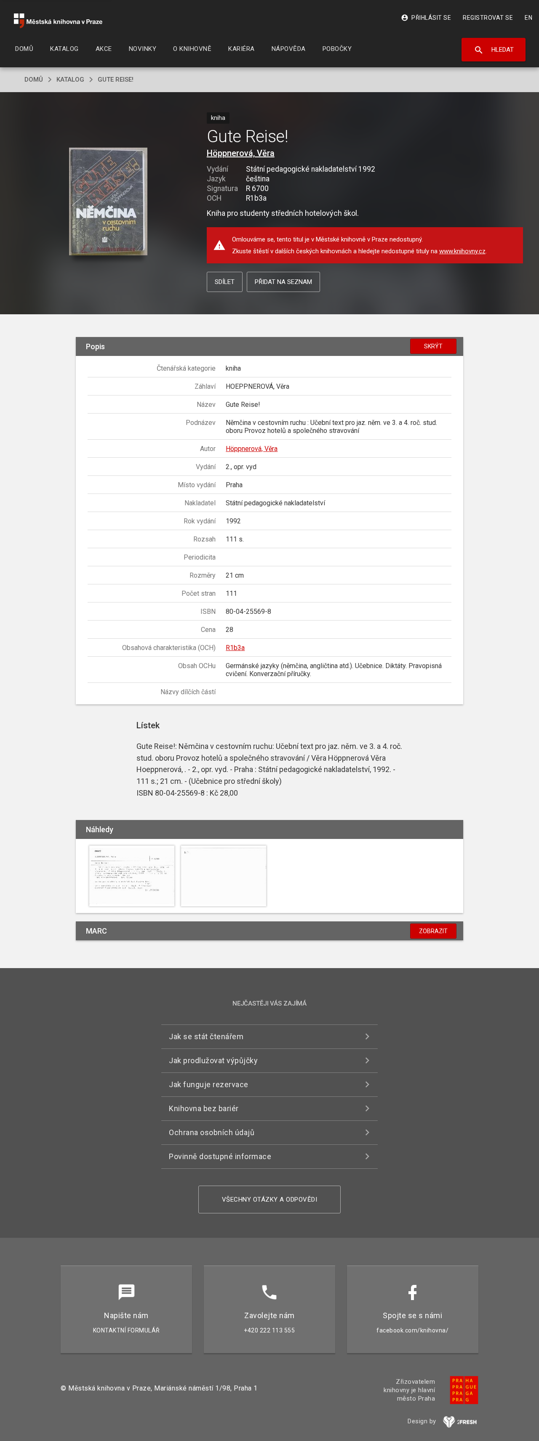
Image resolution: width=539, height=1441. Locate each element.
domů (33, 79)
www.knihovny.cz (462, 251)
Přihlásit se (426, 17)
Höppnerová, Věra (241, 153)
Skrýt (433, 346)
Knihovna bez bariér (204, 1108)
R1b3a (235, 648)
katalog (70, 79)
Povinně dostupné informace (220, 1156)
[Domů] (58, 21)
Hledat (494, 50)
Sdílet (225, 282)
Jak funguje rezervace (208, 1084)
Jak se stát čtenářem (206, 1036)
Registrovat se (488, 17)
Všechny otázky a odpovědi (270, 1199)
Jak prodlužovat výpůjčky (213, 1060)
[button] (108, 202)
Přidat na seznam (283, 282)
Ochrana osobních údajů (211, 1132)
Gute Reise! (115, 79)
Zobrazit (433, 931)
